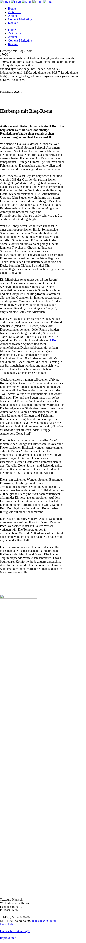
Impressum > (8, 938)
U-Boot (53, 340)
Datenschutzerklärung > (15, 931)
